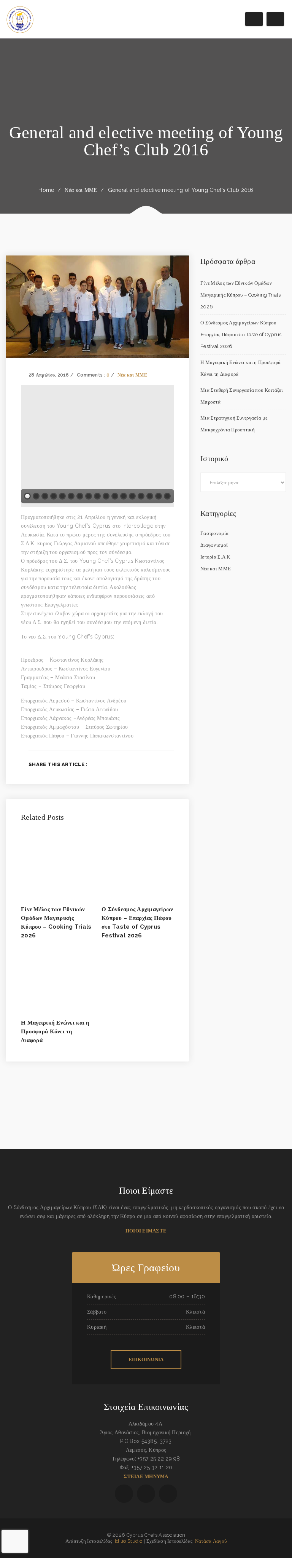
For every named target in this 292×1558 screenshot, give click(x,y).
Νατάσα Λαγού (211, 1541)
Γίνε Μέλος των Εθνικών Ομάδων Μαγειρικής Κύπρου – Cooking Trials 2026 (240, 295)
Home (46, 190)
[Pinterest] (172, 764)
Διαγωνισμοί (214, 545)
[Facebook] (134, 764)
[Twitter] (147, 764)
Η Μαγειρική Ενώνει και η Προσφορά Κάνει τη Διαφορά (55, 1031)
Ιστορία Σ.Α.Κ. (216, 557)
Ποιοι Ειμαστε (146, 1231)
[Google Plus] (159, 764)
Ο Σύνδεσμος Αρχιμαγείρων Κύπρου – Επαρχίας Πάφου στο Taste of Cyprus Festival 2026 (241, 334)
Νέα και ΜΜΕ (81, 190)
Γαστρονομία (214, 533)
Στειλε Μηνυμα (146, 1476)
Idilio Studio (129, 1541)
